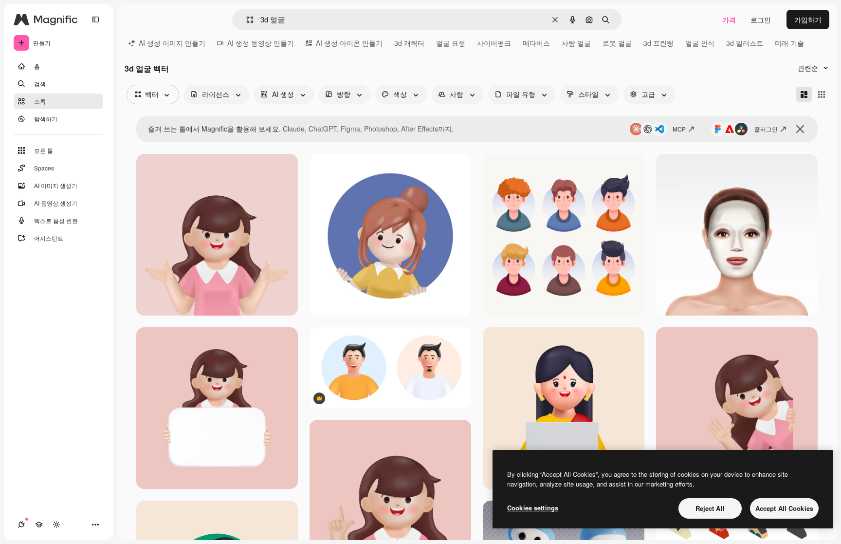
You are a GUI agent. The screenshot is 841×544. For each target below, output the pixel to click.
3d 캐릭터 (409, 43)
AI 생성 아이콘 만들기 (349, 43)
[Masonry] (804, 94)
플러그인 (766, 129)
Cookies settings (532, 507)
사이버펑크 (494, 43)
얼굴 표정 (450, 43)
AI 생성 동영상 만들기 (260, 43)
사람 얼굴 (576, 43)
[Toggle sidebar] (95, 19)
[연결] (21, 524)
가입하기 (808, 19)
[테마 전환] (56, 524)
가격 (729, 19)
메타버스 (536, 43)
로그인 (760, 19)
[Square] (821, 94)
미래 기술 (789, 43)
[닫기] (800, 129)
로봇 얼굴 (617, 43)
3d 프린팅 (658, 43)
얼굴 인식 (699, 43)
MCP (679, 129)
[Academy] (39, 524)
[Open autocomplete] (246, 19)
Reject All (710, 508)
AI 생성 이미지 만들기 (172, 43)
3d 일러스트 (744, 43)
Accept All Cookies (784, 508)
